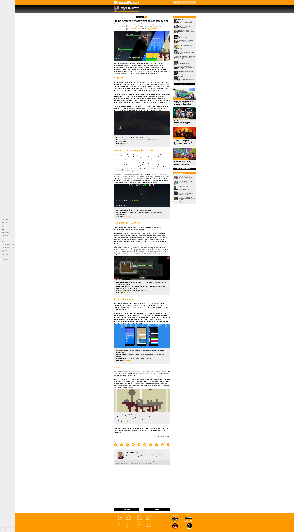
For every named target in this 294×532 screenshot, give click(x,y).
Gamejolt (126, 144)
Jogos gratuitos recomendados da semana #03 (141, 20)
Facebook (116, 447)
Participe (148, 519)
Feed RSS (139, 524)
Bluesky (156, 447)
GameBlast (134, 461)
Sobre (147, 517)
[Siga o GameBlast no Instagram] (5, 529)
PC (145, 17)
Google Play (127, 216)
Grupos (162, 447)
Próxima (156, 509)
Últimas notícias (179, 17)
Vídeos (118, 523)
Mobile (127, 524)
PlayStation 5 (129, 517)
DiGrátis (140, 17)
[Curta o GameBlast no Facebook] (2, 529)
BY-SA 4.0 (155, 463)
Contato (147, 521)
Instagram (121, 447)
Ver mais (184, 84)
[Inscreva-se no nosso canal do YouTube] (10, 529)
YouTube (133, 447)
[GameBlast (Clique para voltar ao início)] (127, 2)
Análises (119, 519)
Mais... (127, 526)
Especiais (119, 517)
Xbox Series (129, 519)
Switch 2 (128, 521)
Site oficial (127, 292)
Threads (151, 447)
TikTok (139, 447)
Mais (168, 447)
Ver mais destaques (183, 168)
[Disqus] (142, 486)
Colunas (119, 524)
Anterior (127, 509)
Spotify (144, 447)
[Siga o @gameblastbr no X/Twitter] (8, 529)
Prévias (119, 521)
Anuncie (148, 523)
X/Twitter (127, 447)
